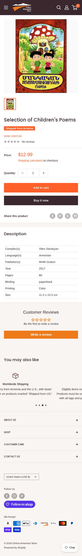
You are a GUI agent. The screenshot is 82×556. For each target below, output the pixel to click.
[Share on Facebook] (52, 216)
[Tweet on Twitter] (67, 216)
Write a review (41, 334)
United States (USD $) (18, 476)
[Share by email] (75, 216)
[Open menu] (6, 7)
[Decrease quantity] (22, 173)
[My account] (67, 7)
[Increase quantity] (43, 173)
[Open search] (59, 7)
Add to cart (41, 187)
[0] (74, 7)
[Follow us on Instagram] (14, 496)
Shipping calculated (30, 160)
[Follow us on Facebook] (7, 496)
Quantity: (10, 173)
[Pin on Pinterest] (60, 216)
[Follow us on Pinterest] (22, 496)
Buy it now (41, 200)
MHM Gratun (12, 136)
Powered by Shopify (15, 547)
